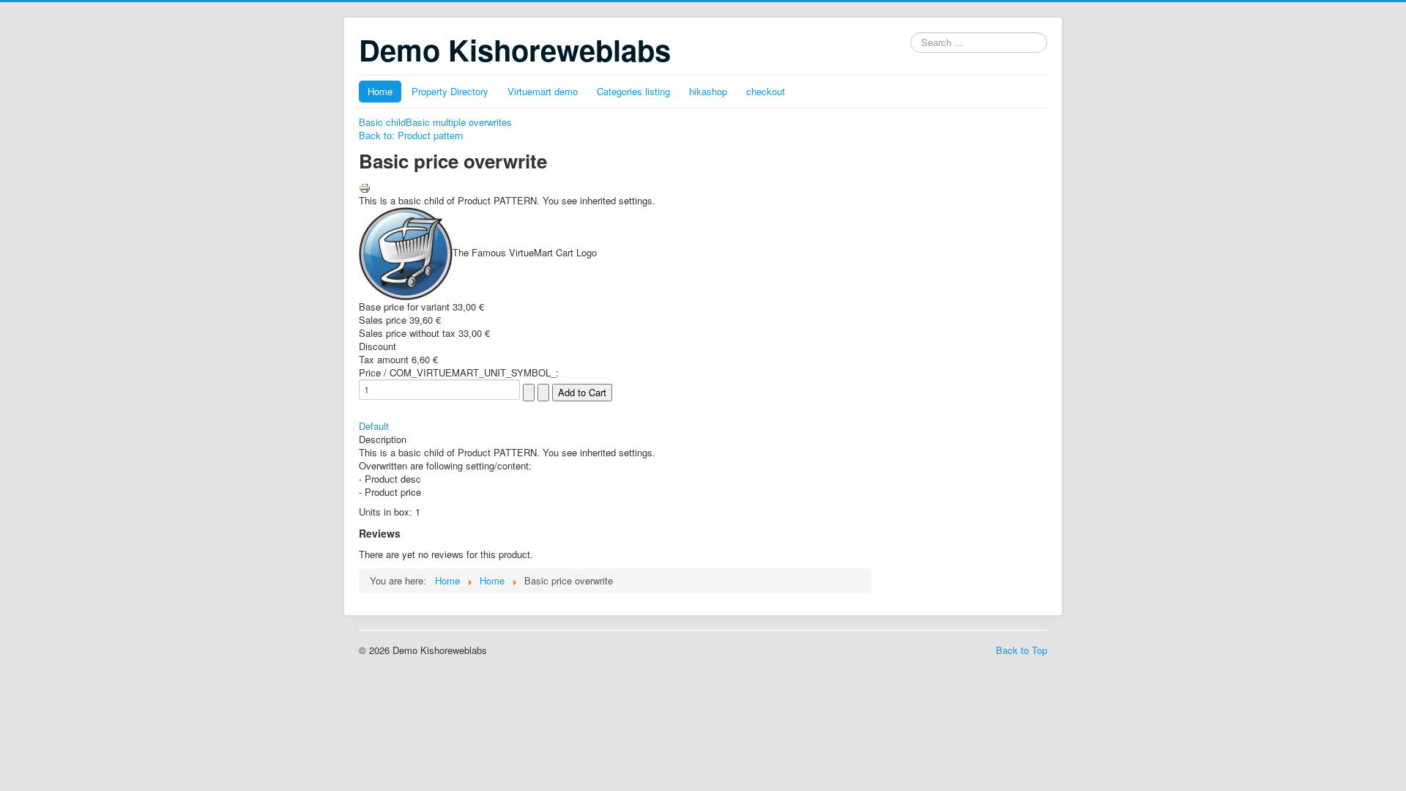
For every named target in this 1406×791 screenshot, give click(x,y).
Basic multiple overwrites (459, 122)
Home (380, 91)
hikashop (708, 91)
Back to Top (1021, 650)
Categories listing (633, 91)
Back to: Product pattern (411, 135)
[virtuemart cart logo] (406, 252)
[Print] (365, 186)
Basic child (382, 122)
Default (374, 426)
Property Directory (450, 91)
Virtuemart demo (542, 91)
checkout (765, 91)
